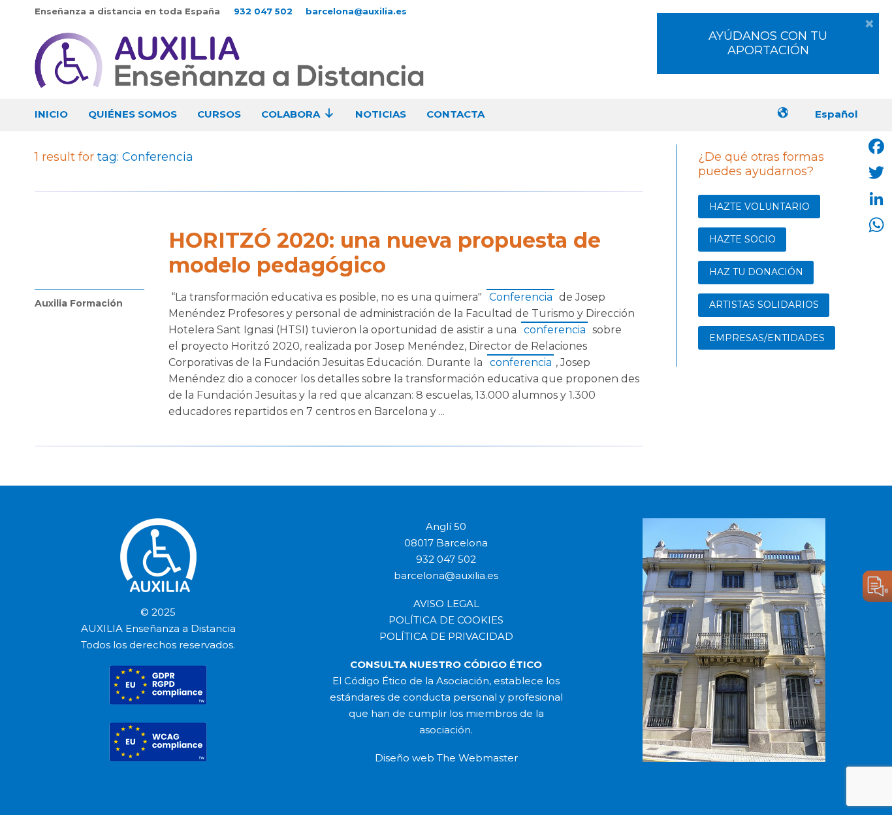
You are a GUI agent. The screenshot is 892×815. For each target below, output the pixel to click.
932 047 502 (263, 11)
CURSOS (219, 114)
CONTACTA (455, 114)
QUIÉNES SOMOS (132, 114)
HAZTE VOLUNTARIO (759, 206)
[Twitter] (876, 172)
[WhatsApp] (876, 225)
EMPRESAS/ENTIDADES (767, 338)
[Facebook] (876, 146)
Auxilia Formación (79, 303)
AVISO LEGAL (446, 603)
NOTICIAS (380, 114)
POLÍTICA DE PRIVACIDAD (446, 636)
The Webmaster (477, 758)
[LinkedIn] (876, 199)
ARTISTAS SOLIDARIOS (764, 304)
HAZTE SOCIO (742, 239)
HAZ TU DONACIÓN (756, 272)
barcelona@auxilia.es (356, 11)
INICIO (51, 114)
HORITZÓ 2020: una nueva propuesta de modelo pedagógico (384, 252)
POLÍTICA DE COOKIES (446, 620)
